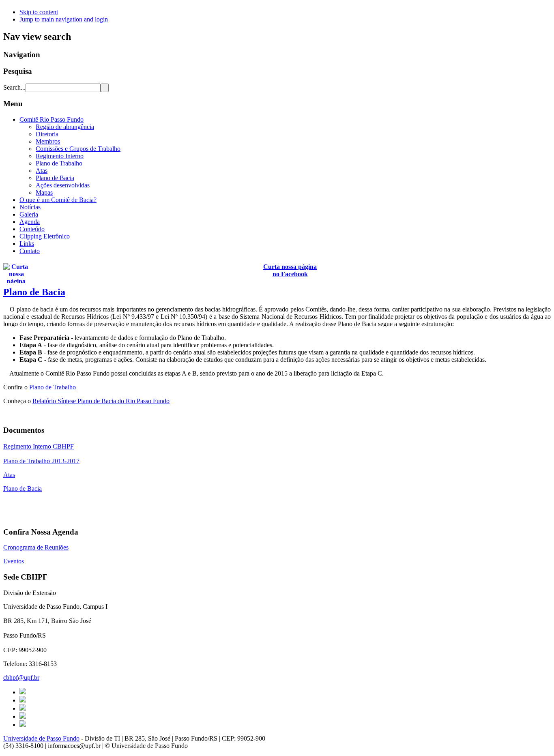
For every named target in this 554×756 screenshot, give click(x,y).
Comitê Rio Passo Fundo (51, 119)
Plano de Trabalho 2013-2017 (41, 460)
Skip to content (38, 12)
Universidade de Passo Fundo (41, 738)
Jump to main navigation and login (63, 19)
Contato (29, 250)
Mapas (44, 192)
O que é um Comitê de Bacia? (58, 199)
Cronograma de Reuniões (36, 547)
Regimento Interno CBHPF (38, 446)
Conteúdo (32, 229)
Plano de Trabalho (59, 163)
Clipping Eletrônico (44, 236)
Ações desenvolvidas (63, 185)
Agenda (29, 221)
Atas (41, 170)
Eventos (13, 561)
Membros (48, 141)
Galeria (28, 214)
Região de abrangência (65, 126)
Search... (14, 87)
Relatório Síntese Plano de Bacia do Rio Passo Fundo (101, 400)
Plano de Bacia (55, 177)
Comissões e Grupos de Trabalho (78, 148)
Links (26, 243)
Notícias (30, 207)
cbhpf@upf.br (21, 677)
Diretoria (47, 134)
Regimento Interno (60, 155)
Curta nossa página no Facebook (290, 270)
